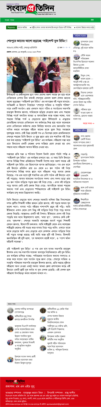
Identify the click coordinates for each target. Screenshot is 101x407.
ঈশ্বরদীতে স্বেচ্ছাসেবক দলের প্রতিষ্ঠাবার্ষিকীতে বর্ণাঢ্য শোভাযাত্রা (82, 204)
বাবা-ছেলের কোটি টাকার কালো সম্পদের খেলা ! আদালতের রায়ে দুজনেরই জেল (83, 142)
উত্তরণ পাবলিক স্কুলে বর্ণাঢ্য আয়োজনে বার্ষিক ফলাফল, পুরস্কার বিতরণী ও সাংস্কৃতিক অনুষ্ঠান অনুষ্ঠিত (25, 342)
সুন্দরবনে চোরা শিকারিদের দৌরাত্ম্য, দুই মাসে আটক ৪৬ (83, 46)
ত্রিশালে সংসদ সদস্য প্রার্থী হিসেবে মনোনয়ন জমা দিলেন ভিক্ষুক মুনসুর (25, 359)
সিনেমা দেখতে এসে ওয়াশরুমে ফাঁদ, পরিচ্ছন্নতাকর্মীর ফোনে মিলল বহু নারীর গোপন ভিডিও (83, 99)
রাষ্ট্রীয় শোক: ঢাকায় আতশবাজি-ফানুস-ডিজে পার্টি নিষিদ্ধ (47, 27)
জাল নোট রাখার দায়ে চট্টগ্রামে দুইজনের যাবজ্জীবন (83, 190)
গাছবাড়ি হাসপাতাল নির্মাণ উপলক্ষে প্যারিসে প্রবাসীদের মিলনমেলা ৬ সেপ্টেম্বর (83, 160)
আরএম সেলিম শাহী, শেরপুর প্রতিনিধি (22, 47)
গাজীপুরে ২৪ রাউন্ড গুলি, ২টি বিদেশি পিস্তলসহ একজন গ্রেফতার (57, 329)
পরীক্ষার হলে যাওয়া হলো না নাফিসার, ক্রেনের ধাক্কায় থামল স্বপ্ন (83, 114)
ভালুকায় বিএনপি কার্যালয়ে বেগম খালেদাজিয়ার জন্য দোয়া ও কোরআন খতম (25, 329)
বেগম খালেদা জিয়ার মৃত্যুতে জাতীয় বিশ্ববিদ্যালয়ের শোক (55, 319)
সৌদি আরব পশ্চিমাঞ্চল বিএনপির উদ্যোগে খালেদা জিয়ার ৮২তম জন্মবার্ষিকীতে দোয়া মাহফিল (83, 63)
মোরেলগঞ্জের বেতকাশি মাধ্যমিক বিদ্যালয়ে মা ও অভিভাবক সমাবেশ (83, 177)
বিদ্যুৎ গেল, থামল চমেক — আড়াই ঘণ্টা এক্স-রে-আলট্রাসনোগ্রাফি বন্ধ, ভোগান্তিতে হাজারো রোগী (83, 82)
